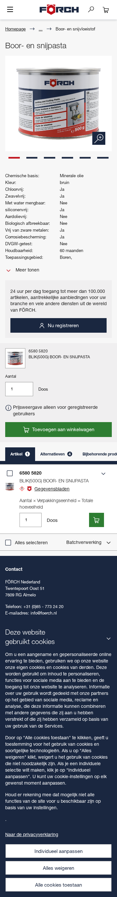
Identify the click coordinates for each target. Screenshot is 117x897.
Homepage (15, 28)
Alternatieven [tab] (55, 454)
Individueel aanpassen (58, 851)
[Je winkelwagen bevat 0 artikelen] (105, 10)
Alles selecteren (31, 542)
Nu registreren (62, 325)
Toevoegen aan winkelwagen (62, 429)
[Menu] (10, 10)
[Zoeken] (93, 9)
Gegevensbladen (52, 488)
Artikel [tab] (19, 454)
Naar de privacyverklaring (31, 834)
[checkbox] (10, 473)
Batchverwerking (84, 542)
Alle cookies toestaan (58, 885)
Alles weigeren (58, 868)
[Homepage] (59, 10)
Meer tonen (26, 269)
